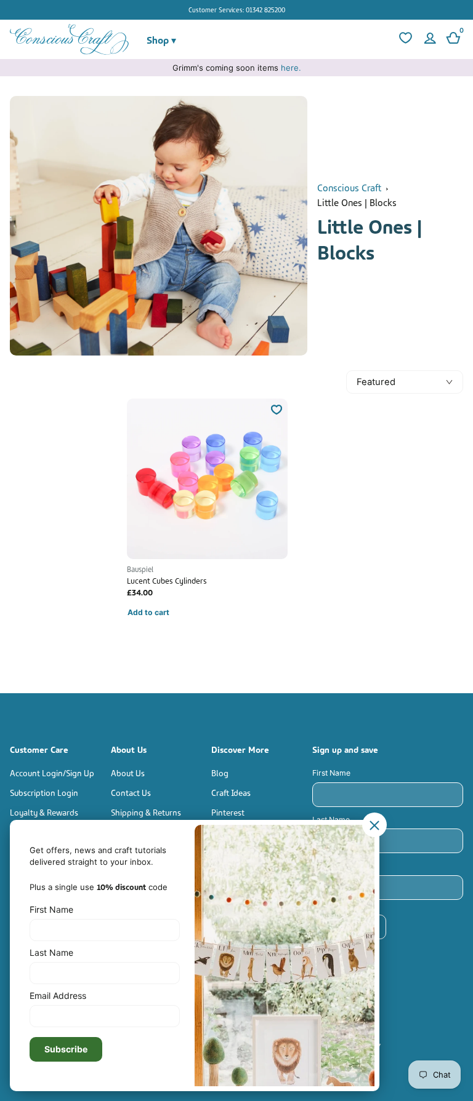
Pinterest (228, 811)
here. (291, 68)
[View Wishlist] (404, 39)
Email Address (337, 865)
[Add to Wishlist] (277, 410)
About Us (128, 772)
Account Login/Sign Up (52, 772)
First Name (331, 772)
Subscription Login (44, 791)
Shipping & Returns (146, 811)
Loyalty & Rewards (44, 811)
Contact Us (131, 791)
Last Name (331, 819)
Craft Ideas (231, 791)
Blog (219, 772)
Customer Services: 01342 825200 (236, 9)
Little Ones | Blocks (357, 201)
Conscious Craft (349, 187)
